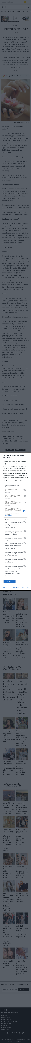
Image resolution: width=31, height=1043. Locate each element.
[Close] (27, 455)
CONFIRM (9, 581)
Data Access (15, 587)
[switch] (24, 490)
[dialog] (15, 522)
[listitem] (15, 486)
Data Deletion (5, 587)
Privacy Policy (25, 587)
